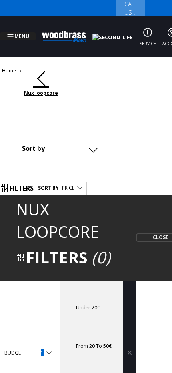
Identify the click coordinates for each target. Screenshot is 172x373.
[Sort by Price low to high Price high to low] (59, 139)
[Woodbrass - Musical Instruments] (68, 32)
